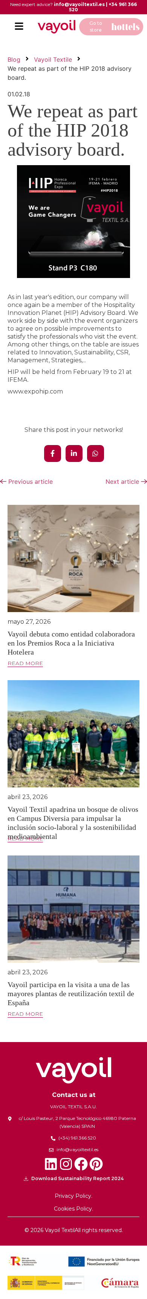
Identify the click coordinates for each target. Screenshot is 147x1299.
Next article (123, 481)
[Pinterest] (96, 1164)
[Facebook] (81, 1164)
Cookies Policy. (73, 1208)
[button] (18, 26)
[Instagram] (66, 1164)
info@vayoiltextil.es (79, 4)
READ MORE (25, 663)
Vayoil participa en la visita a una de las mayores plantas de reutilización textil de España (71, 993)
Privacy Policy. (73, 1196)
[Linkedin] (51, 1164)
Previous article (29, 481)
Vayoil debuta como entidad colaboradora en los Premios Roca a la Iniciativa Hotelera (71, 643)
